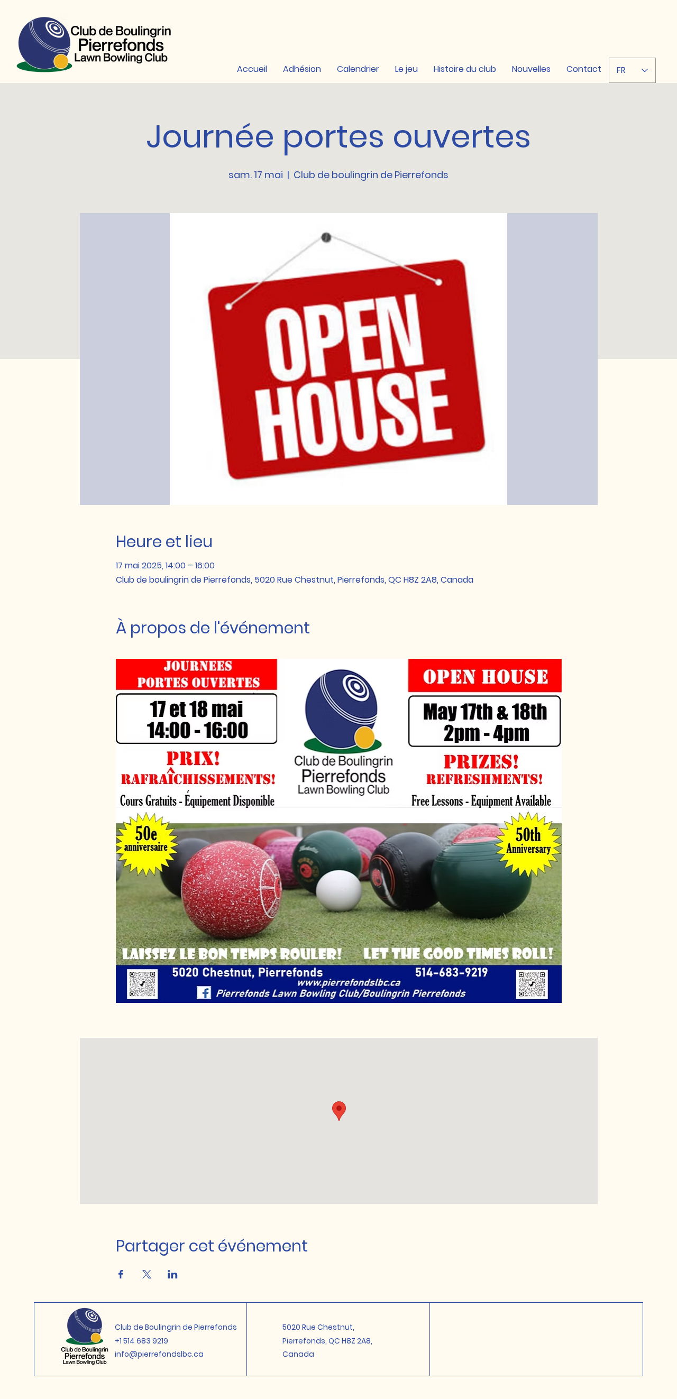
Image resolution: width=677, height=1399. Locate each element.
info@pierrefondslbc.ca (159, 1354)
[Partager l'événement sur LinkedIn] (173, 1274)
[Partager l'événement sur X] (147, 1274)
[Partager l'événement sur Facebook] (121, 1274)
